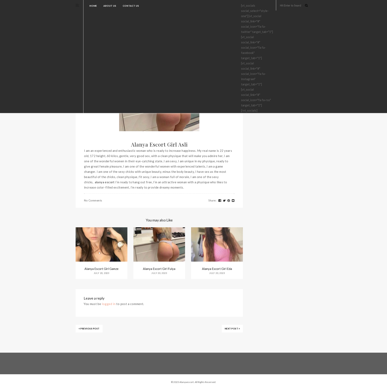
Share (212, 200)
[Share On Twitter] (224, 200)
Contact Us (131, 5)
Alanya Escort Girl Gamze (101, 268)
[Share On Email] (233, 200)
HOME (93, 5)
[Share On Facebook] (219, 200)
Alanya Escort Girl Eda (217, 268)
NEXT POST (232, 328)
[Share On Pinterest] (228, 200)
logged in (108, 304)
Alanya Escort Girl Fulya (159, 268)
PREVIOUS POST (90, 328)
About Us (109, 5)
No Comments (93, 200)
